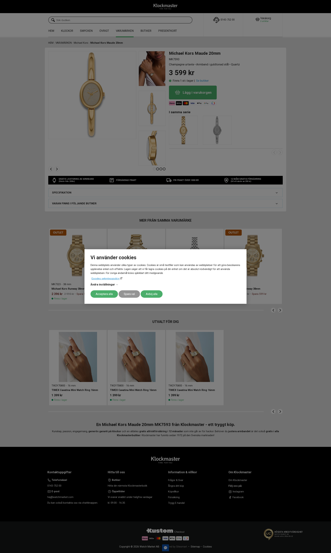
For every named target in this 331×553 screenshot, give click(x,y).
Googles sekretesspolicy (105, 278)
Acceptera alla (104, 294)
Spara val (129, 294)
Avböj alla (151, 294)
